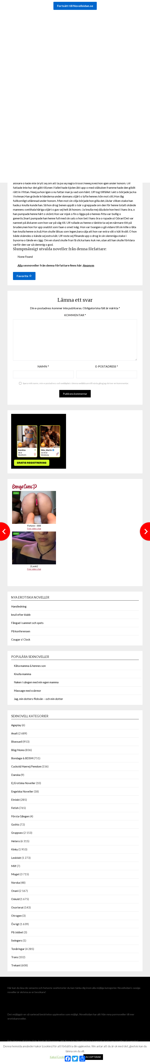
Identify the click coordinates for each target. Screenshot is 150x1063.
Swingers (16, 940)
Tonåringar (18, 948)
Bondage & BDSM (22, 758)
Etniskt (15, 799)
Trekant (16, 965)
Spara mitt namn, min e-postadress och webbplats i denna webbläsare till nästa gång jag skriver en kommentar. (76, 383)
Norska (15, 882)
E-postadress (106, 366)
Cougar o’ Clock (20, 639)
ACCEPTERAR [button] (93, 1057)
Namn (43, 366)
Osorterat (17, 907)
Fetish (15, 807)
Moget (15, 874)
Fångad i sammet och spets (27, 622)
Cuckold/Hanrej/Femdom (26, 766)
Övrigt (15, 924)
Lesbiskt (16, 857)
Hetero (15, 841)
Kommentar (75, 315)
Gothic (15, 824)
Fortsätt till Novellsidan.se (75, 5)
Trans (14, 957)
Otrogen (16, 915)
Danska (15, 774)
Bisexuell (16, 741)
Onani (14, 890)
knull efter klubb (21, 614)
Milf (13, 866)
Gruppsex (17, 832)
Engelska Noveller (22, 791)
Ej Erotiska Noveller (23, 783)
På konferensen (20, 631)
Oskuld (15, 899)
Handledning (19, 606)
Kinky (14, 849)
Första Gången (20, 816)
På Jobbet (17, 932)
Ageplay (16, 725)
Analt (14, 733)
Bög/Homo (18, 750)
